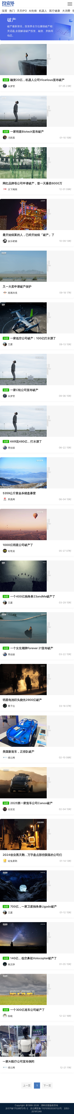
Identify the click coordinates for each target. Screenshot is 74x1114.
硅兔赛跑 (12, 860)
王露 (10, 344)
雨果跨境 (12, 292)
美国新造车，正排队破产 (18, 751)
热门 (12, 10)
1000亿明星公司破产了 (18, 545)
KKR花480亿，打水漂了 (26, 441)
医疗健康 (54, 10)
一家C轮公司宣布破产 (24, 390)
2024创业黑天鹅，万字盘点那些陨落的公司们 (32, 855)
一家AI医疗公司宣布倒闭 (18, 1061)
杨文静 (11, 964)
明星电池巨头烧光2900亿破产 (22, 700)
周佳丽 (11, 447)
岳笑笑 (11, 809)
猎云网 (11, 757)
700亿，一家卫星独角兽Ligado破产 (33, 906)
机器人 (43, 10)
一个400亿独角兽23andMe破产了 (32, 596)
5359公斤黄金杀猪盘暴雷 (19, 493)
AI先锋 (33, 10)
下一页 (47, 1085)
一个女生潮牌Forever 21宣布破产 (31, 648)
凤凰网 (11, 499)
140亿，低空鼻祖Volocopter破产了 (33, 958)
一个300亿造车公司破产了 (27, 1009)
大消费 (66, 10)
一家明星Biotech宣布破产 (27, 131)
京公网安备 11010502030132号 (46, 1108)
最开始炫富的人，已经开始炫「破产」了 (28, 235)
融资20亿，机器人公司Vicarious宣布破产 (37, 80)
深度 (4, 10)
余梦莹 (11, 86)
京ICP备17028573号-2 (16, 1108)
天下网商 (12, 189)
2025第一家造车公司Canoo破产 (31, 803)
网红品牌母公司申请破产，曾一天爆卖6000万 (32, 183)
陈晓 (10, 1016)
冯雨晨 (11, 137)
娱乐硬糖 (12, 241)
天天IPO (22, 10)
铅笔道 (11, 551)
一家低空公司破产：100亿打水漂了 (33, 338)
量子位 (11, 705)
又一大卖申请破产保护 (17, 286)
